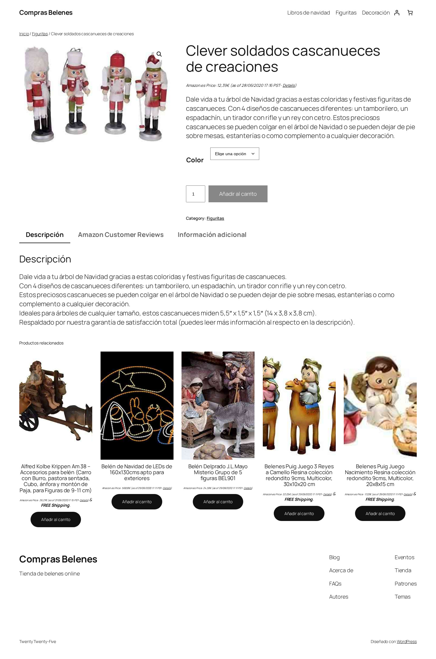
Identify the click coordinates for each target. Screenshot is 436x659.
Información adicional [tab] (212, 234)
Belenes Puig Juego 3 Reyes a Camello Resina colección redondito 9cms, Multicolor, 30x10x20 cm (299, 475)
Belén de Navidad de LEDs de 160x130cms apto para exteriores (136, 472)
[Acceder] (396, 12)
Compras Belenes (46, 12)
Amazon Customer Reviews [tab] (121, 234)
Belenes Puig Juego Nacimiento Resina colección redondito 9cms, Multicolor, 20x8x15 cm (380, 475)
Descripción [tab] (45, 234)
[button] (159, 54)
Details (289, 85)
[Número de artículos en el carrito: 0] (410, 12)
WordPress (407, 641)
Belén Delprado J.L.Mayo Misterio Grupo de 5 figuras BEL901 (218, 472)
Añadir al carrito (238, 193)
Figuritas (40, 33)
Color (195, 159)
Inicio (24, 33)
